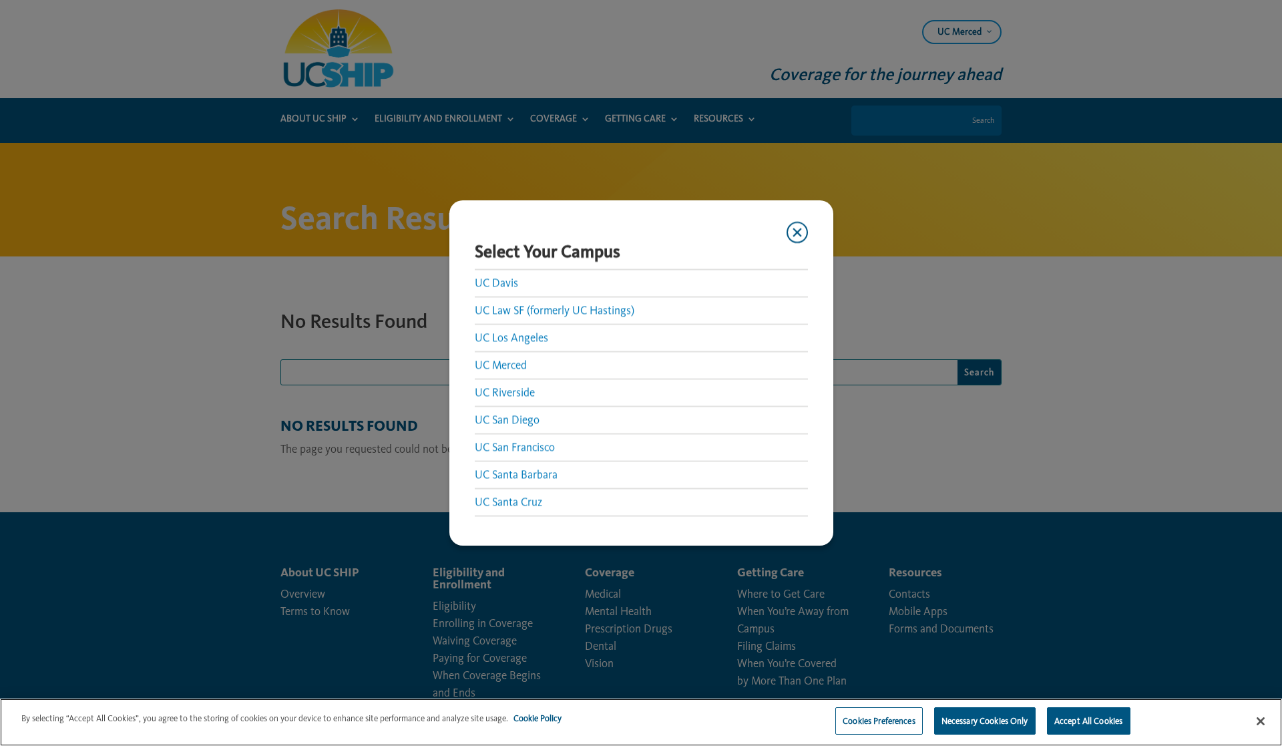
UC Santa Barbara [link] (516, 474)
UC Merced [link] (501, 364)
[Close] (1260, 721)
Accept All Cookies (1088, 721)
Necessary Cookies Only (984, 721)
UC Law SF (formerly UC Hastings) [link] (554, 310)
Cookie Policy (537, 718)
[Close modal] (796, 232)
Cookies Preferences (879, 721)
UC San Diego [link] (507, 419)
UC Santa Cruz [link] (508, 501)
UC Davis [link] (496, 282)
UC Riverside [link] (505, 392)
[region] (641, 722)
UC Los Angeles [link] (511, 337)
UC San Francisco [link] (515, 446)
